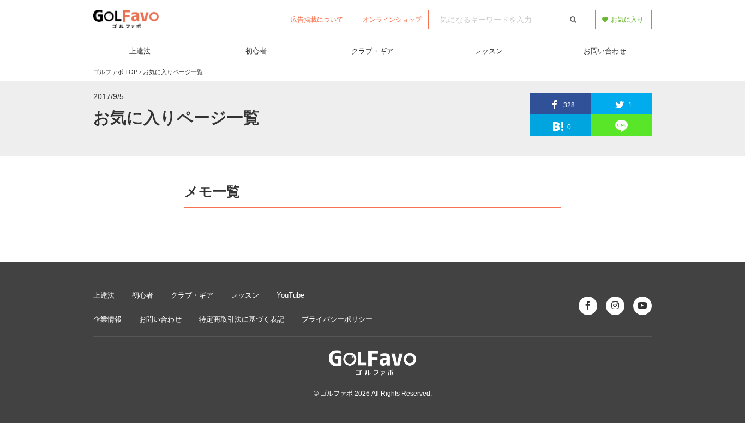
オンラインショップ (392, 19)
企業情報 (107, 319)
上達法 (140, 51)
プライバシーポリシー (337, 319)
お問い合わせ (605, 51)
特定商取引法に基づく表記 (241, 319)
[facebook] (588, 306)
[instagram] (615, 306)
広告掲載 (317, 19)
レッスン (488, 51)
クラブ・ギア (372, 51)
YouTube (290, 295)
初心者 (256, 51)
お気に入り (627, 19)
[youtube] (642, 306)
